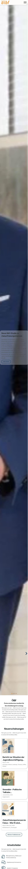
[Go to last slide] (2, 653)
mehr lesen (6, 361)
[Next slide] (26, 653)
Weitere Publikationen (14, 834)
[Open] (25, 2)
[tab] (11, 693)
